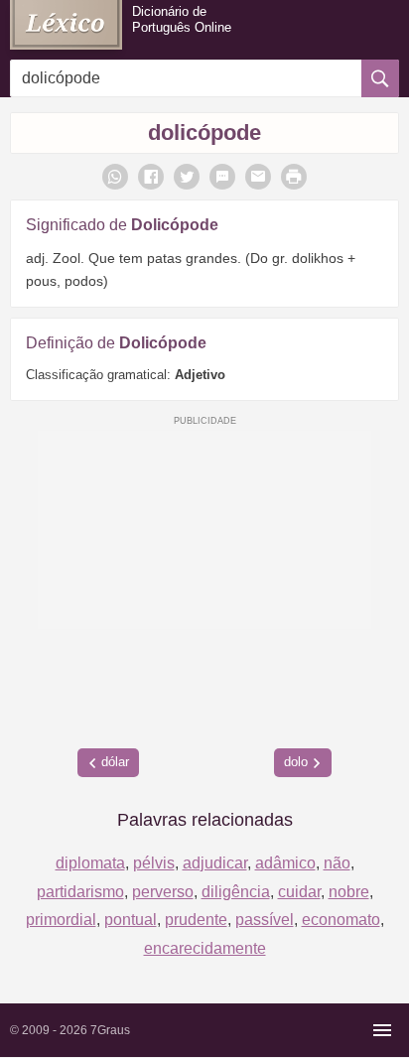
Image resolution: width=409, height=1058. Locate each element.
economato (341, 919)
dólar (115, 761)
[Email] (258, 177)
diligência (236, 891)
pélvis (154, 863)
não (337, 863)
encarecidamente (205, 948)
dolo (296, 761)
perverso (163, 891)
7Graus (110, 1030)
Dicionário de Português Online (181, 19)
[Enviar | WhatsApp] (115, 177)
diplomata (90, 863)
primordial (61, 919)
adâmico (285, 863)
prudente (196, 919)
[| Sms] (222, 177)
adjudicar (215, 863)
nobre (349, 891)
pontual (130, 919)
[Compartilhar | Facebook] (151, 177)
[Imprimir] (294, 177)
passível (264, 919)
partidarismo (80, 891)
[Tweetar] (187, 177)
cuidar (299, 891)
